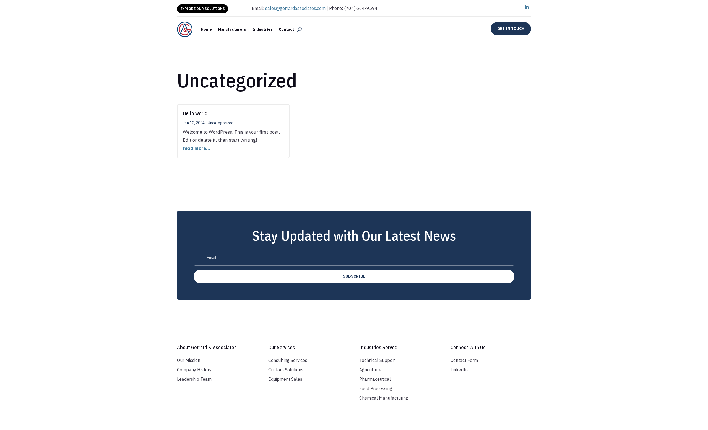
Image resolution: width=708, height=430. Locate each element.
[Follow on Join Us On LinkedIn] (526, 7)
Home (206, 29)
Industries (262, 29)
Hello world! (196, 113)
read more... (196, 148)
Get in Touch (510, 28)
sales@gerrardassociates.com (295, 8)
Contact (286, 29)
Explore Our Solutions (202, 9)
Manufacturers (232, 29)
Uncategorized (220, 122)
